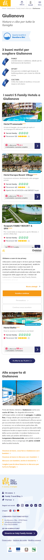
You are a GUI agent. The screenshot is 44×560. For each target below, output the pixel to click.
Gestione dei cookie (20, 540)
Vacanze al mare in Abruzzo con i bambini (19, 457)
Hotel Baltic (12, 327)
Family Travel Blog (13, 496)
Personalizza (21, 300)
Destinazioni (11, 8)
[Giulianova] (22, 392)
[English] (10, 511)
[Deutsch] (18, 511)
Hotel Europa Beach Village (20, 175)
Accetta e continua (22, 293)
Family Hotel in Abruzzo (24, 8)
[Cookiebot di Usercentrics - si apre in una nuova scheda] (32, 250)
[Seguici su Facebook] (18, 505)
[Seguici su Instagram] (22, 505)
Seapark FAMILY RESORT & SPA (18, 227)
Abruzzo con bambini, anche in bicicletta (19, 460)
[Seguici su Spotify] (31, 505)
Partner (8, 500)
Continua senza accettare (22, 307)
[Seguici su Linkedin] (40, 505)
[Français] (14, 511)
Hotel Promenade (15, 124)
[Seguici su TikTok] (35, 505)
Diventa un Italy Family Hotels (19, 533)
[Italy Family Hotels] (5, 3)
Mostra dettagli (31, 286)
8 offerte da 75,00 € (21, 361)
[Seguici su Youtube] (27, 505)
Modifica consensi (34, 540)
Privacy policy (7, 540)
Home (4, 8)
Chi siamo (9, 493)
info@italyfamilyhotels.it (13, 522)
